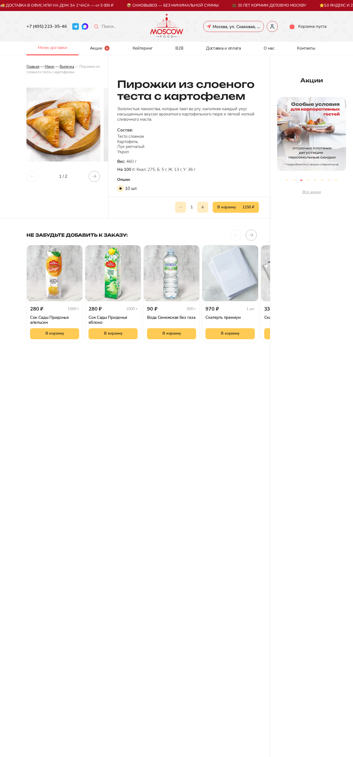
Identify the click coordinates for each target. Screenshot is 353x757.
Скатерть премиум (222, 317)
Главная (32, 66)
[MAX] (85, 26)
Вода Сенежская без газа (171, 317)
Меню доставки (52, 47)
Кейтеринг (143, 48)
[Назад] (32, 176)
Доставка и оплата (223, 48)
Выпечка (67, 66)
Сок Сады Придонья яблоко (108, 320)
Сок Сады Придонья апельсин (49, 320)
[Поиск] (96, 26)
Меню (49, 66)
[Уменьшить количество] (180, 207)
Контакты (306, 48)
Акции (96, 48)
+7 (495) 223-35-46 (46, 26)
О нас (269, 48)
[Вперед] (94, 176)
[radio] (120, 188)
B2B (179, 48)
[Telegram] (75, 26)
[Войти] (272, 26)
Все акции (312, 192)
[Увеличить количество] (202, 207)
